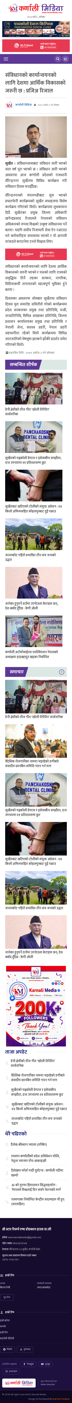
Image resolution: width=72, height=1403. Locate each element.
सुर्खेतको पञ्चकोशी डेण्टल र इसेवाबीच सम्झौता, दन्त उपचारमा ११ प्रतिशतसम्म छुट (33, 460)
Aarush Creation (61, 1399)
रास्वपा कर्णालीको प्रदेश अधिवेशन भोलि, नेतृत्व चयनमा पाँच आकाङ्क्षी (35, 1158)
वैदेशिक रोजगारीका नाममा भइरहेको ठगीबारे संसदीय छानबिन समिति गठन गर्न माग (32, 764)
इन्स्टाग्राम (13, 1371)
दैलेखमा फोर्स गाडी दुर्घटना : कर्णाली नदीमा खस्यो (37, 1173)
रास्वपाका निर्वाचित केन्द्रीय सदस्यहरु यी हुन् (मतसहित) (37, 1202)
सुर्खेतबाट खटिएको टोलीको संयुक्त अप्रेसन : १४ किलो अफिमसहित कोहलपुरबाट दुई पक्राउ (33, 509)
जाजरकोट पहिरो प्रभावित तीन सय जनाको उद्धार (30, 558)
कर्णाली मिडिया (23, 104)
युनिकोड (27, 1349)
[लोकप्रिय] (65, 58)
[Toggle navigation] (6, 59)
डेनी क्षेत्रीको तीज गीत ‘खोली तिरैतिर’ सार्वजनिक (27, 412)
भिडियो (9, 1349)
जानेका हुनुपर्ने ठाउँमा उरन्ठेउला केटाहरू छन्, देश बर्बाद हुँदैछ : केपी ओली (31, 606)
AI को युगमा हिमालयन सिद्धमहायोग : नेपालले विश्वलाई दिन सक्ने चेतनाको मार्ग (36, 1187)
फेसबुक (30, 1364)
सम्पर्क (3, 1326)
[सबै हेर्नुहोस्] (61, 672)
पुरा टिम (7, 1297)
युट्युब (47, 1364)
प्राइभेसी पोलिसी (7, 1338)
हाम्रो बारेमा (5, 1320)
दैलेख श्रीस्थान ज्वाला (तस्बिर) (29, 1145)
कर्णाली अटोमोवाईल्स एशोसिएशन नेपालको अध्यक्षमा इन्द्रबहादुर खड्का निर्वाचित (31, 654)
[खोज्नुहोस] (57, 58)
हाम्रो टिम (4, 1332)
